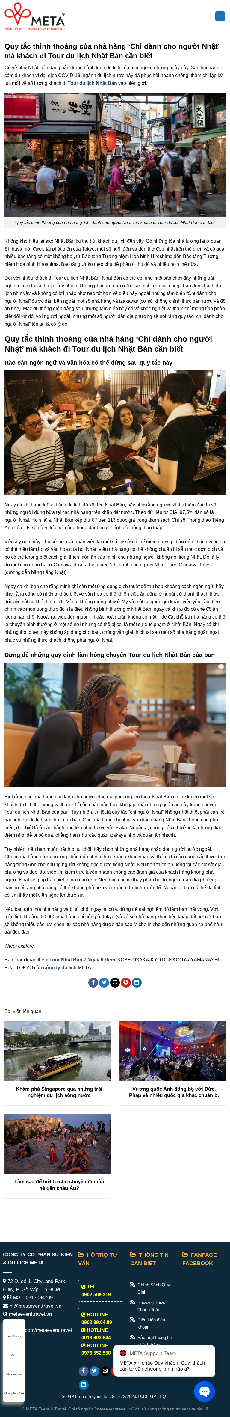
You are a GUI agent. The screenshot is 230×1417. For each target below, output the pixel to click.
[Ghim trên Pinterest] (126, 983)
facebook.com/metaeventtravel (37, 1330)
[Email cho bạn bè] (115, 983)
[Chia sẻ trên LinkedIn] (137, 983)
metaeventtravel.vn (29, 1314)
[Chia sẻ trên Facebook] (93, 983)
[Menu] (220, 16)
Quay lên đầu (14, 1393)
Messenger (14, 1374)
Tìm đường (14, 1336)
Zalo (14, 1355)
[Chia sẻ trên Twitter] (104, 983)
